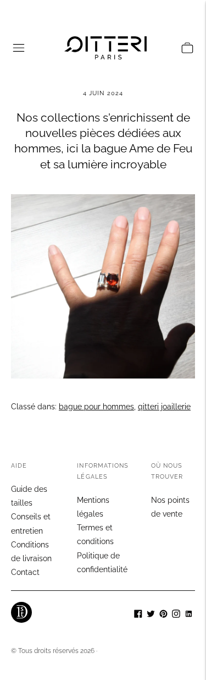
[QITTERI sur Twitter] (151, 615)
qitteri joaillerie (164, 406)
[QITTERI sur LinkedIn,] (189, 615)
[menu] (18, 48)
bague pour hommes (96, 406)
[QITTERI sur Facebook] (138, 615)
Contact (25, 572)
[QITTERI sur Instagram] (176, 615)
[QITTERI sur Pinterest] (163, 615)
